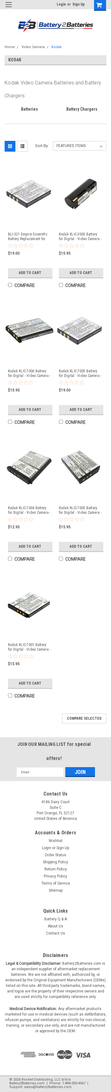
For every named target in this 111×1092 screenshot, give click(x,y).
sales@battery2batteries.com (48, 1087)
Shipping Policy (55, 862)
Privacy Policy (55, 876)
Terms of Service (55, 883)
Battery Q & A (55, 919)
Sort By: (42, 145)
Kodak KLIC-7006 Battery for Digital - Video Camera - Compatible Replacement (29, 373)
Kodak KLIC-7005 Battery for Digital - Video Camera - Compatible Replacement (80, 373)
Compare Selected (84, 718)
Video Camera (33, 47)
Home (10, 47)
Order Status (55, 855)
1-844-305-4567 (73, 1083)
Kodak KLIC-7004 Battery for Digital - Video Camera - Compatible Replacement (29, 510)
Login (61, 4)
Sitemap (56, 890)
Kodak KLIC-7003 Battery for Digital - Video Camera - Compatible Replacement (80, 510)
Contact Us (55, 933)
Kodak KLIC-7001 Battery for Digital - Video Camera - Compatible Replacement (29, 647)
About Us (55, 926)
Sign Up (78, 4)
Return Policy (55, 869)
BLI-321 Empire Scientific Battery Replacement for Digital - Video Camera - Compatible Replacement (27, 236)
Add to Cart (30, 273)
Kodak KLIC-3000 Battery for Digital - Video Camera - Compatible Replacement (80, 236)
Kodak (56, 47)
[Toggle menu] (8, 8)
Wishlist (56, 841)
